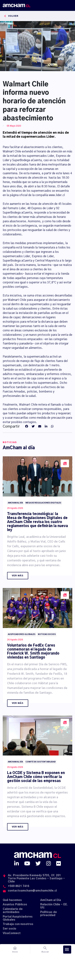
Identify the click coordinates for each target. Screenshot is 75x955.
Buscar (45, 949)
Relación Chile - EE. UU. (54, 906)
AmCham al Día (50, 900)
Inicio (15, 949)
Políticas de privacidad (48, 914)
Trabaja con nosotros (18, 924)
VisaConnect (12, 933)
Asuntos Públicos (15, 904)
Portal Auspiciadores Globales (18, 918)
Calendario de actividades (13, 911)
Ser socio (9, 928)
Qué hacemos (12, 900)
